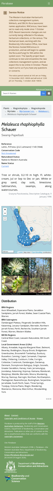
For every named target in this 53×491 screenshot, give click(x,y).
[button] (22, 242)
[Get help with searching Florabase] (49, 93)
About (7, 415)
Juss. (27, 111)
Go (43, 93)
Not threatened (8, 153)
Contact (14, 415)
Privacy (40, 418)
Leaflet (20, 252)
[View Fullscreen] (5, 219)
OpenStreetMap (37, 252)
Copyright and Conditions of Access (19, 418)
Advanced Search (44, 89)
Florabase (7, 3)
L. (43, 111)
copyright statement (13, 436)
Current (5, 166)
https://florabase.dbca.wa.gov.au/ (19, 455)
